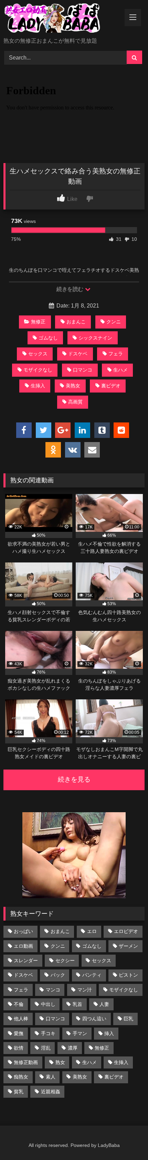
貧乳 (18, 1091)
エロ (92, 931)
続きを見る (74, 779)
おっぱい (23, 931)
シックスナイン (95, 338)
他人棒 (21, 1018)
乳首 (77, 1004)
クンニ (113, 321)
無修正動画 (26, 1062)
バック (58, 975)
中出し (48, 1004)
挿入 (109, 1033)
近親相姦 (50, 1091)
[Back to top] (126, 1139)
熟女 (60, 1062)
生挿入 (38, 385)
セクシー (65, 960)
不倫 (18, 1004)
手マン (80, 1033)
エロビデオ (126, 931)
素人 (50, 1077)
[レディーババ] (60, 19)
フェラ (115, 353)
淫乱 (46, 1048)
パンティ (92, 975)
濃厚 (72, 1048)
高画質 (75, 402)
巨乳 (128, 1018)
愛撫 (18, 1033)
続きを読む (70, 289)
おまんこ (76, 321)
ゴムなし (48, 338)
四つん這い (94, 1018)
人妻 (104, 1004)
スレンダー (26, 960)
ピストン (128, 975)
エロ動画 (23, 946)
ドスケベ (77, 353)
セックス (37, 353)
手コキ (48, 1033)
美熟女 (73, 385)
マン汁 (84, 989)
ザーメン (128, 946)
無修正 (38, 321)
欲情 (18, 1048)
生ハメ (120, 370)
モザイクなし (37, 370)
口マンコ (82, 370)
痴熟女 (21, 1077)
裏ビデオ (110, 385)
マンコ (53, 989)
